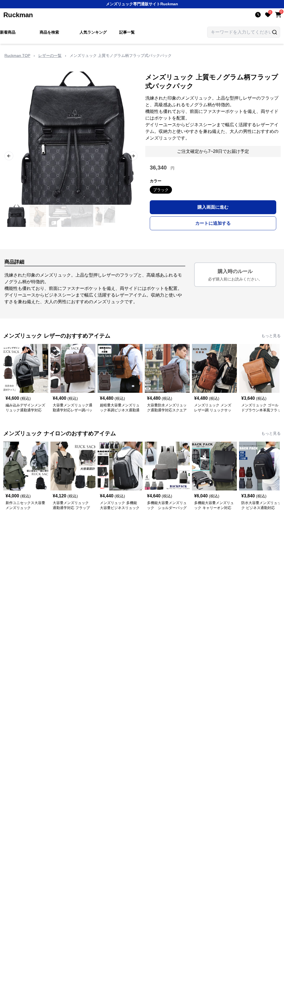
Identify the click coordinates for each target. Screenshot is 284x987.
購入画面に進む (213, 207)
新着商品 (8, 32)
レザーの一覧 (50, 55)
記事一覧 (127, 32)
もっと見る (271, 335)
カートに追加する (213, 223)
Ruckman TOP (17, 55)
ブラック (161, 190)
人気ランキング (93, 32)
